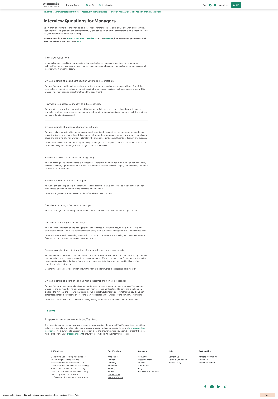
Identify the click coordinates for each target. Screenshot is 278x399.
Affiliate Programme (208, 357)
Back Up (51, 311)
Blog (140, 368)
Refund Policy (175, 362)
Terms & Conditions (178, 360)
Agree (267, 395)
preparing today (74, 334)
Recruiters (203, 360)
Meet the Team (145, 360)
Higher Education (207, 362)
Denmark (112, 360)
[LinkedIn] (218, 386)
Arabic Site (113, 357)
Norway (111, 368)
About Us (142, 357)
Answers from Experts (148, 371)
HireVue (108, 38)
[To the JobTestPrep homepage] (51, 4)
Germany (112, 362)
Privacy (141, 362)
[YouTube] (212, 386)
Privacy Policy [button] (73, 395)
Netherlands (113, 365)
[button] (73, 5)
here (78, 41)
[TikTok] (225, 386)
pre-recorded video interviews (81, 38)
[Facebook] (205, 386)
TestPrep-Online (115, 377)
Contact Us (143, 365)
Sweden (111, 371)
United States (114, 374)
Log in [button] (236, 5)
